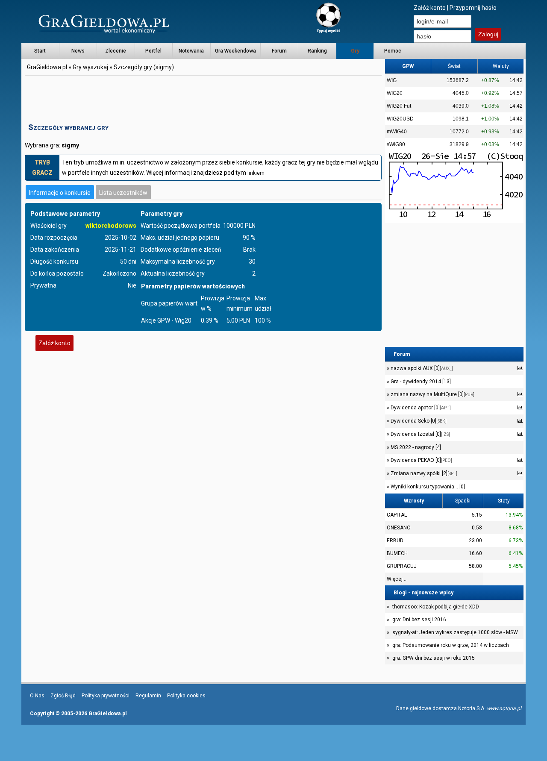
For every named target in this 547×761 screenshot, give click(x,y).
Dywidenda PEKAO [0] (420, 460)
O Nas (37, 696)
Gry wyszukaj (90, 67)
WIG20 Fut (399, 106)
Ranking (317, 51)
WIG (392, 80)
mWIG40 (397, 132)
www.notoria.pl (504, 708)
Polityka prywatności (105, 696)
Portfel (153, 51)
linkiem (256, 173)
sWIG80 (396, 144)
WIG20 (395, 93)
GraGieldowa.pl (47, 67)
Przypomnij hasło (473, 7)
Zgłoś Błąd (63, 696)
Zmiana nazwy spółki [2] (423, 473)
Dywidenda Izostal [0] (419, 434)
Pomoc (392, 51)
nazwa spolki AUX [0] (421, 368)
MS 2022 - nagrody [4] (415, 447)
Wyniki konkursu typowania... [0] (427, 487)
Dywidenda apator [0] (420, 408)
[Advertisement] (203, 96)
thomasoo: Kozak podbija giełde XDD (435, 607)
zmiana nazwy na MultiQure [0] (431, 394)
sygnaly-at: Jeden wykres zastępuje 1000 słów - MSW (455, 632)
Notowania (191, 51)
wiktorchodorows (110, 225)
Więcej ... (397, 579)
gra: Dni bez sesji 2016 (419, 620)
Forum (279, 51)
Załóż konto (430, 7)
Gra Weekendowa (235, 51)
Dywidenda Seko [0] (418, 421)
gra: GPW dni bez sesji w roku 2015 (433, 658)
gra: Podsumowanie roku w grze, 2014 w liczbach (450, 645)
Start (40, 51)
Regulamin (148, 696)
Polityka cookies (186, 696)
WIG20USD (400, 119)
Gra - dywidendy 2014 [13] (420, 382)
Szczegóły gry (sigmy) (144, 67)
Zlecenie (115, 51)
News (78, 51)
